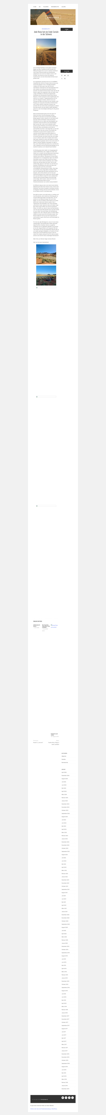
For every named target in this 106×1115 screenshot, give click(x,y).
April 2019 (64, 968)
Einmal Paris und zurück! (54, 734)
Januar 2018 (65, 1012)
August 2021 (65, 892)
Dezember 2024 (65, 775)
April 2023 (64, 829)
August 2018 (65, 990)
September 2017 (66, 1025)
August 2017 (65, 1028)
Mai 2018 (64, 1000)
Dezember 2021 (65, 879)
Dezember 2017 (65, 1016)
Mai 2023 (64, 826)
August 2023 (65, 816)
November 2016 (65, 1057)
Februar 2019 (65, 974)
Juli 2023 (64, 819)
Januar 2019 (65, 978)
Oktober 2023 (65, 810)
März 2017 (64, 1044)
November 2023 (65, 807)
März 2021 (64, 908)
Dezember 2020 (65, 914)
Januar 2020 (65, 943)
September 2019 (66, 952)
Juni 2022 (64, 861)
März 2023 (64, 832)
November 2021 (65, 883)
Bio (40, 6)
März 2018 (64, 1006)
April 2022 (64, 867)
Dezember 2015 (65, 1088)
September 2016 (66, 1063)
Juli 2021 (64, 895)
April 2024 (64, 791)
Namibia (64, 759)
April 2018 (64, 1003)
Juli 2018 (64, 993)
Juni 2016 (64, 1069)
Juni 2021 (64, 898)
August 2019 (65, 955)
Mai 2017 (64, 1038)
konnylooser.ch (44, 1099)
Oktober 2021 (65, 886)
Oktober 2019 (65, 949)
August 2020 (65, 927)
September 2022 (66, 851)
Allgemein (64, 756)
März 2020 (64, 936)
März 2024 (64, 794)
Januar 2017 (64, 1050)
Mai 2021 (64, 902)
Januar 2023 (65, 838)
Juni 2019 (64, 962)
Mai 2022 (64, 864)
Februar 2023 (65, 835)
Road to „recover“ (38, 742)
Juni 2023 (64, 823)
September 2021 (66, 889)
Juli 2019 (64, 959)
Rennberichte (55, 6)
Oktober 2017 (65, 1022)
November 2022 (65, 845)
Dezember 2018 (65, 981)
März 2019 (64, 971)
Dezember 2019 (65, 946)
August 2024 (65, 778)
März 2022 (64, 870)
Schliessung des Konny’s (36, 625)
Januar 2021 (64, 911)
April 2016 (64, 1076)
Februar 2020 (65, 940)
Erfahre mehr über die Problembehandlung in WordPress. (43, 1108)
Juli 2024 (64, 781)
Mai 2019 (64, 965)
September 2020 (66, 924)
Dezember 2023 (65, 804)
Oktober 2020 (65, 921)
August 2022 (65, 854)
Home (34, 6)
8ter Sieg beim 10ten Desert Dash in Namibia (46, 626)
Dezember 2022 (65, 842)
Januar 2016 (65, 1085)
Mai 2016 (64, 1073)
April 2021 (64, 905)
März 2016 (64, 1079)
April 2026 (64, 772)
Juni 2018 (64, 997)
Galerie (64, 6)
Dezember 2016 (65, 1054)
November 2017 (65, 1019)
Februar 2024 (65, 797)
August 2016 (65, 1066)
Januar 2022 (65, 876)
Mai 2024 (64, 788)
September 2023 (66, 813)
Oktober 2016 (65, 1060)
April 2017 (64, 1041)
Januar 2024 (65, 800)
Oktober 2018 (65, 984)
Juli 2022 (64, 857)
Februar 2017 (65, 1047)
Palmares (46, 6)
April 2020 (64, 933)
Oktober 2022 (65, 848)
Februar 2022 (65, 873)
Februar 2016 (65, 1082)
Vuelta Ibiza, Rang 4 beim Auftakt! (53, 743)
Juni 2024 (64, 785)
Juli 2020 (64, 930)
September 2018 (66, 987)
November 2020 (65, 917)
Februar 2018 (65, 1009)
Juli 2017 (64, 1031)
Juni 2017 (64, 1035)
